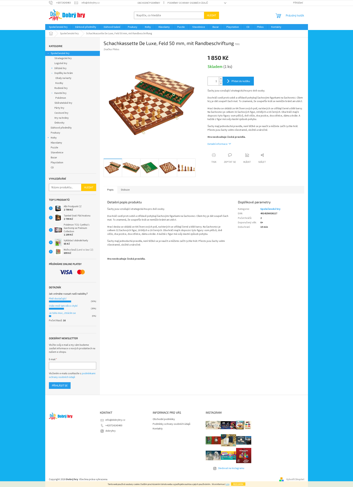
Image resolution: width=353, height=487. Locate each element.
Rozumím (238, 484)
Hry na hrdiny (61, 118)
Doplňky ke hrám (63, 73)
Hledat (211, 15)
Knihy (54, 138)
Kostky (59, 83)
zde (227, 484)
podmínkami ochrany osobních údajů (72, 375)
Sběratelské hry (63, 103)
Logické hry (60, 63)
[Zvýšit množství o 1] (221, 79)
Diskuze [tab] (125, 190)
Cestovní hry (61, 113)
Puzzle (54, 147)
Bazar (54, 157)
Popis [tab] (110, 190)
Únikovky (59, 123)
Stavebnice (57, 152)
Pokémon (60, 98)
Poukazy (55, 133)
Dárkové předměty (61, 128)
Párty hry (59, 108)
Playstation (57, 162)
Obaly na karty (63, 78)
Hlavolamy (56, 143)
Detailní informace (218, 144)
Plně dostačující (57, 299)
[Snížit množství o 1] (221, 83)
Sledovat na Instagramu (231, 468)
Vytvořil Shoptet (295, 479)
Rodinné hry (61, 88)
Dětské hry (60, 68)
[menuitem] (58, 27)
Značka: (111, 49)
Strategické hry (63, 58)
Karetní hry (60, 93)
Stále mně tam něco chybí (63, 306)
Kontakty (158, 429)
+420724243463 (113, 425)
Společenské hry (60, 53)
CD (52, 167)
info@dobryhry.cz (115, 420)
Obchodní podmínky (148, 3)
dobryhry (110, 431)
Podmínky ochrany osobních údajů (188, 3)
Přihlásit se (60, 385)
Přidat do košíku (240, 81)
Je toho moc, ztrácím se (62, 313)
